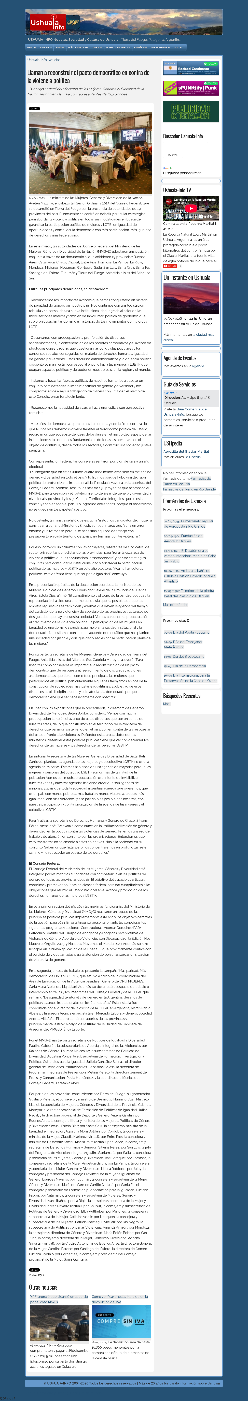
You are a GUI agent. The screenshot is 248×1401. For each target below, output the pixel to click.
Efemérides (140, 47)
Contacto (179, 47)
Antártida (46, 47)
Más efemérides (175, 605)
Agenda (60, 47)
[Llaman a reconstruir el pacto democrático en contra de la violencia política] (90, 194)
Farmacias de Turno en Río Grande (189, 489)
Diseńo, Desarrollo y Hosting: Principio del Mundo (63, 1393)
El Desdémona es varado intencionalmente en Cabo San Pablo (190, 556)
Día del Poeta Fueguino (187, 632)
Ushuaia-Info (37, 60)
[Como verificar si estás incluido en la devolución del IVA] (121, 1338)
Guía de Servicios (78, 47)
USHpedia (97, 47)
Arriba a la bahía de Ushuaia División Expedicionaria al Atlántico (190, 576)
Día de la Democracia (185, 666)
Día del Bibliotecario (184, 656)
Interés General (160, 47)
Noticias (31, 47)
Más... (167, 704)
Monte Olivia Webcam (118, 47)
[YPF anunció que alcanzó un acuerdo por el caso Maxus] (59, 1342)
